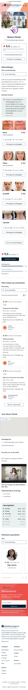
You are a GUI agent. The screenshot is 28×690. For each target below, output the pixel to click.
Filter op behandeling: (8, 70)
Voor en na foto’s (5, 660)
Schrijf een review (10, 259)
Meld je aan (14, 606)
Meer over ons (4, 641)
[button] (22, 578)
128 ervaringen (8, 170)
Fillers (5, 163)
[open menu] (2, 5)
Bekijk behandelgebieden (8, 134)
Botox (5, 132)
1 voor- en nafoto (19, 139)
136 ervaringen (8, 139)
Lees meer (9, 115)
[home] (12, 5)
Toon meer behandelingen (14, 243)
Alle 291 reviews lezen (14, 405)
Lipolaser (6, 222)
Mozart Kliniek (10, 319)
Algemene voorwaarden (12, 687)
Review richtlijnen (18, 650)
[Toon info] (19, 47)
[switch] (14, 295)
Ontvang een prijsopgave (14, 59)
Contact (16, 656)
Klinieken (3, 652)
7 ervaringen (8, 199)
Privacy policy (22, 687)
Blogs (2, 663)
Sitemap (4, 687)
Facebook (3, 673)
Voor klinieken (17, 663)
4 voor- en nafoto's (19, 170)
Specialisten (4, 655)
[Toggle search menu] (23, 5)
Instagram (3, 670)
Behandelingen (5, 650)
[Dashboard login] (26, 5)
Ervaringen (4, 658)
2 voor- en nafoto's (20, 227)
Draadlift (6, 194)
